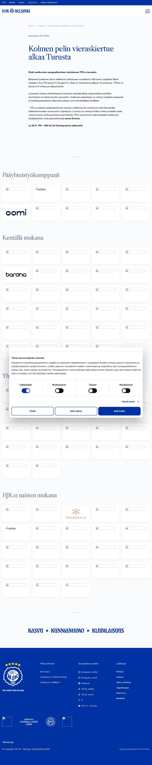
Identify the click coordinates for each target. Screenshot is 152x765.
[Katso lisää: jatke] (136, 275)
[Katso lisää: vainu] (46, 532)
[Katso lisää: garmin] (46, 432)
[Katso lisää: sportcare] (76, 451)
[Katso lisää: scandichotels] (76, 589)
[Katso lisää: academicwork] (46, 313)
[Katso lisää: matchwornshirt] (16, 451)
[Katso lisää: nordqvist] (136, 256)
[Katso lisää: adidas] (46, 193)
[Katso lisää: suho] (106, 451)
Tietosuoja (8, 742)
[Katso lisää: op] (106, 193)
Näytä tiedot (128, 401)
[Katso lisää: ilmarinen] (136, 294)
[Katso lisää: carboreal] (46, 256)
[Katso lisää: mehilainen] (136, 212)
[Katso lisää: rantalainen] (46, 513)
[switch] (59, 390)
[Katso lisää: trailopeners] (106, 256)
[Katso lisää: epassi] (46, 551)
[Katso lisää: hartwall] (76, 193)
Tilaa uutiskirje (123, 682)
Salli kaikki (119, 411)
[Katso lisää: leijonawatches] (16, 294)
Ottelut (120, 672)
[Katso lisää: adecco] (46, 275)
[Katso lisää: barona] (16, 275)
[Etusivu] (16, 10)
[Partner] (7, 721)
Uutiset (41, 26)
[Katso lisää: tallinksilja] (76, 212)
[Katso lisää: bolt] (46, 212)
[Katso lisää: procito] (136, 451)
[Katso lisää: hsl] (136, 313)
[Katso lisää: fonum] (76, 532)
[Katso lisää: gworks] (136, 432)
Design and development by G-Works (134, 749)
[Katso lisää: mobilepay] (16, 256)
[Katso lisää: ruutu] (136, 193)
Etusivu (31, 26)
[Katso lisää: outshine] (16, 432)
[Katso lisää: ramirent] (106, 313)
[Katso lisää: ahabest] (46, 451)
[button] (147, 11)
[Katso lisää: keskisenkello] (76, 513)
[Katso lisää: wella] (16, 551)
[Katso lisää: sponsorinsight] (46, 470)
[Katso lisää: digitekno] (106, 275)
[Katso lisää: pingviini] (76, 256)
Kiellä (33, 411)
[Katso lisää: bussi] (16, 313)
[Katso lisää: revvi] (16, 193)
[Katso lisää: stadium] (106, 212)
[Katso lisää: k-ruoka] (106, 331)
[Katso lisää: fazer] (16, 331)
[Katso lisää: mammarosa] (16, 470)
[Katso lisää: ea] (136, 331)
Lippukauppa (122, 688)
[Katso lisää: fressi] (136, 532)
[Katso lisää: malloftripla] (76, 313)
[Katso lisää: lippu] (106, 432)
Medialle (120, 698)
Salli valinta (76, 411)
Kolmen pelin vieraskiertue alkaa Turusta (66, 26)
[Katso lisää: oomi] (16, 212)
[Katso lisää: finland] (106, 551)
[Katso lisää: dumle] (46, 331)
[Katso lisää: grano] (76, 331)
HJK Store (121, 693)
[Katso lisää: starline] (106, 294)
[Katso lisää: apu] (46, 294)
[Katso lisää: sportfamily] (76, 432)
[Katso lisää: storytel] (76, 275)
